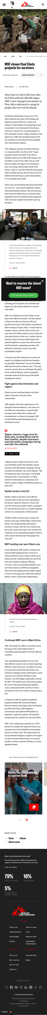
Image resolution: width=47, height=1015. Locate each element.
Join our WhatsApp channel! (23, 295)
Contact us (13, 969)
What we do (13, 927)
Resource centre (31, 936)
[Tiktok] (30, 987)
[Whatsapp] (40, 987)
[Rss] (35, 987)
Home (5, 56)
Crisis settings (14, 936)
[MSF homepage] (27, 5)
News (28, 932)
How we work (14, 965)
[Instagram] (21, 987)
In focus (12, 941)
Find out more (11, 867)
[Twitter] (6, 987)
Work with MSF (31, 955)
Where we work (31, 927)
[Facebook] (11, 987)
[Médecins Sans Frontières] (23, 915)
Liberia (13, 56)
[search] (41, 4)
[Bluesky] (16, 987)
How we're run (14, 960)
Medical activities (15, 932)
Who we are (13, 955)
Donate (28, 960)
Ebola (20, 56)
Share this (13, 454)
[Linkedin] (26, 987)
